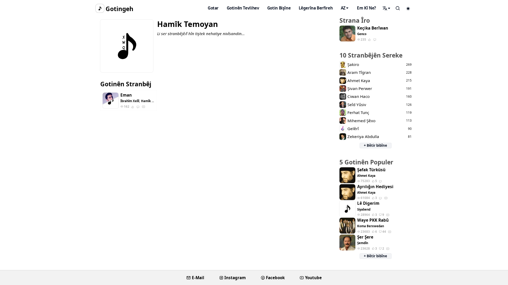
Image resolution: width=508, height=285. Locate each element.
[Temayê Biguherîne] (408, 8)
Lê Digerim (368, 203)
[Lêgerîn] (386, 8)
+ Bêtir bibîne (375, 145)
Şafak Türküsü (371, 169)
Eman (126, 95)
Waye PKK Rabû (373, 220)
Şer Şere (365, 237)
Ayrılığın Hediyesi (375, 186)
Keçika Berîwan (372, 28)
